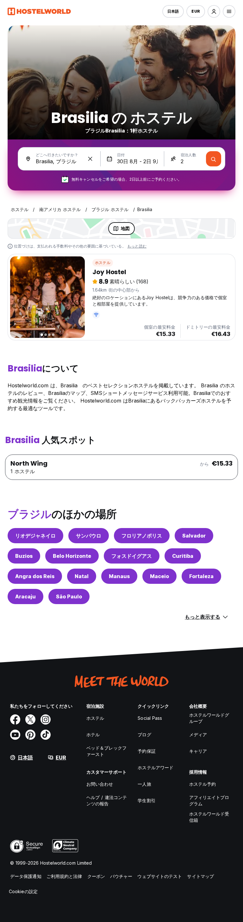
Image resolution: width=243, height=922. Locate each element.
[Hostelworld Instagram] (45, 719)
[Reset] (90, 158)
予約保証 (146, 751)
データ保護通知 (25, 876)
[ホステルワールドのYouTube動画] (15, 735)
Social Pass (150, 718)
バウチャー (121, 876)
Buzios (24, 556)
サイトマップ (200, 876)
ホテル (93, 734)
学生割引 (146, 800)
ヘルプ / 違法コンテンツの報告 (106, 800)
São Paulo (69, 596)
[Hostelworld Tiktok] (45, 735)
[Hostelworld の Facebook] (15, 719)
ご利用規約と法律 (64, 876)
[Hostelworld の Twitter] (30, 719)
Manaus (119, 576)
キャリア (198, 751)
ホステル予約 (202, 784)
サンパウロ (88, 535)
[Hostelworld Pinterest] (30, 735)
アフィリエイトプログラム (209, 800)
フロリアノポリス (142, 535)
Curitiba (182, 556)
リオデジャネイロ (35, 535)
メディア (198, 734)
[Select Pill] (214, 11)
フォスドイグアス (131, 556)
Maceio (159, 576)
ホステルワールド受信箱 (209, 817)
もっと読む (136, 246)
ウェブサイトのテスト (159, 876)
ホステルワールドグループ (209, 718)
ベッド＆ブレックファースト (106, 751)
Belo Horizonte (72, 556)
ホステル (102, 262)
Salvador (194, 535)
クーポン (96, 876)
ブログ (144, 734)
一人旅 (144, 784)
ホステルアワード (155, 767)
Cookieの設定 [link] (23, 891)
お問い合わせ (99, 784)
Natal (82, 576)
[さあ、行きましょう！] (213, 158)
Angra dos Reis (34, 576)
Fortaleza (201, 576)
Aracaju (25, 596)
